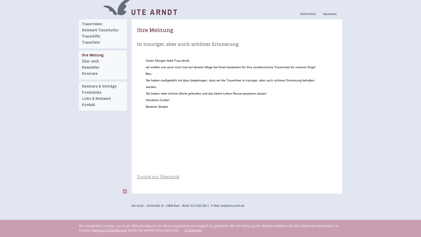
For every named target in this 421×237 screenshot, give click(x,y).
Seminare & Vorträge (99, 86)
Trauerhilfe (91, 36)
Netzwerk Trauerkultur (100, 30)
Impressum (330, 14)
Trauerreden (92, 24)
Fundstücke (91, 92)
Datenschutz (308, 14)
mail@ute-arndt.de (232, 206)
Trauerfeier (91, 42)
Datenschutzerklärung (109, 230)
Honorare (90, 73)
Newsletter (91, 67)
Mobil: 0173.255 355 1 (195, 206)
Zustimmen (193, 230)
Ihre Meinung (93, 55)
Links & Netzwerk (96, 98)
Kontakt (88, 104)
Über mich (90, 61)
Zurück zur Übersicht (158, 176)
